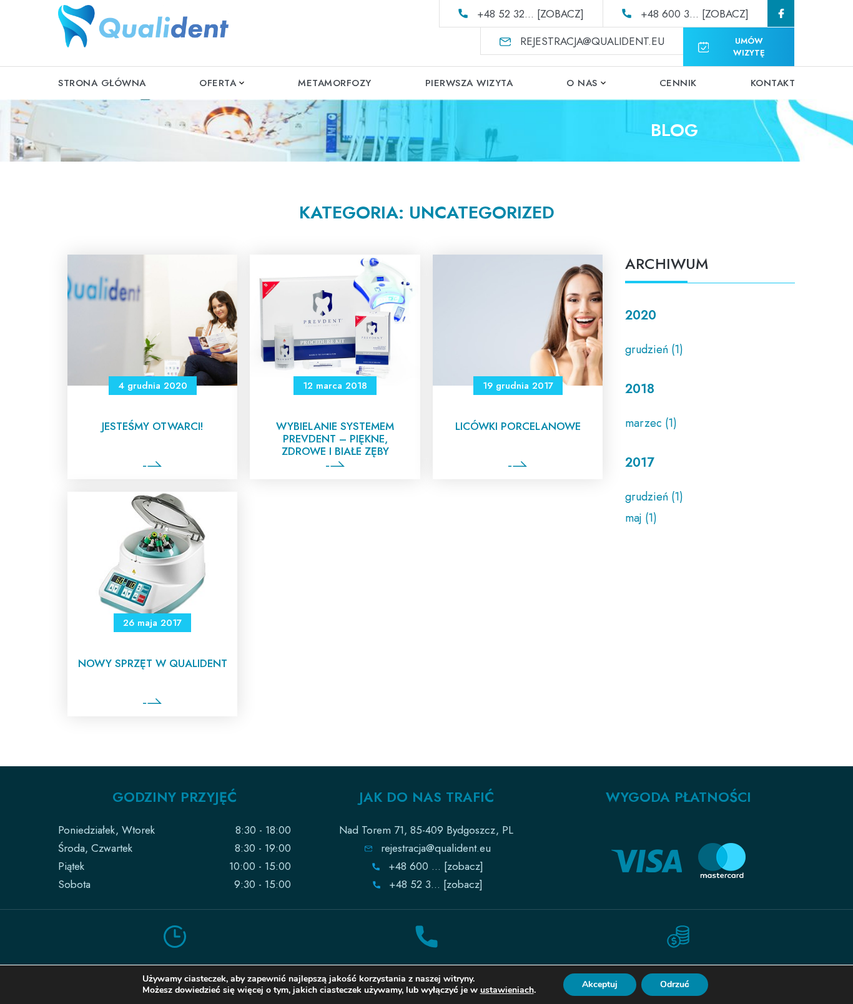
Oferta (217, 83)
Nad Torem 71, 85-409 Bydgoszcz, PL (426, 829)
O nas (582, 83)
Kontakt (773, 83)
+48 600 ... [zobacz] (435, 866)
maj (633, 518)
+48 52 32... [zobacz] (530, 13)
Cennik (678, 83)
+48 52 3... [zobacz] (436, 884)
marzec (643, 423)
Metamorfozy (335, 83)
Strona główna (102, 83)
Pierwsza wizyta (469, 83)
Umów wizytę (749, 47)
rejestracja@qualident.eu (592, 41)
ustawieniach (507, 990)
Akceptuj (600, 984)
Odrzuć (674, 984)
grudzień (646, 349)
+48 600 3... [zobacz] (695, 13)
